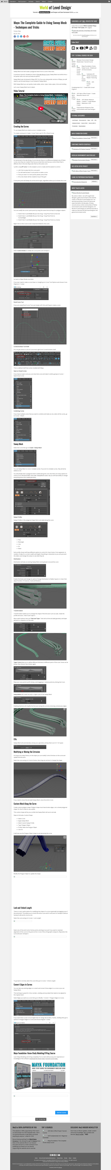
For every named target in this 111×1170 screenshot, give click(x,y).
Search (38, 1)
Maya (19, 31)
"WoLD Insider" (79, 1134)
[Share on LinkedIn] (21, 36)
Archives (31, 1)
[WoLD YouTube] (82, 48)
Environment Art (82, 120)
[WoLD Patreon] (86, 48)
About (44, 1)
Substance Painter (76, 123)
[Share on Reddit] (27, 36)
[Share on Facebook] (15, 36)
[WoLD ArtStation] (91, 48)
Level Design (75, 120)
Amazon (35, 1141)
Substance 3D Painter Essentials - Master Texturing (92, 76)
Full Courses (22, 1)
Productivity (74, 126)
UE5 (92, 120)
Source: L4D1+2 (92, 123)
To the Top (42, 1119)
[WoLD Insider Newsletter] (73, 48)
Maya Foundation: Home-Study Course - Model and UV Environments (89, 68)
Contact (50, 1)
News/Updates (82, 126)
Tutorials (12, 1)
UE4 (95, 120)
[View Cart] (109, 1)
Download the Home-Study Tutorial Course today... (43, 1059)
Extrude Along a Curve (43, 74)
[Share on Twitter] (18, 36)
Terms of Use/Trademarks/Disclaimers (47, 1158)
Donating (15, 1141)
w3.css (60, 1167)
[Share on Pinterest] (24, 36)
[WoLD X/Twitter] (77, 48)
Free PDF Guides (85, 35)
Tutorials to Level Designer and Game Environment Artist (53, 12)
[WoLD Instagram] (95, 48)
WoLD (5, 1)
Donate (65, 1158)
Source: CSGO (84, 123)
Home (36, 1158)
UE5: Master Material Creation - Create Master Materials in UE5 (89, 101)
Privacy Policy (60, 1158)
